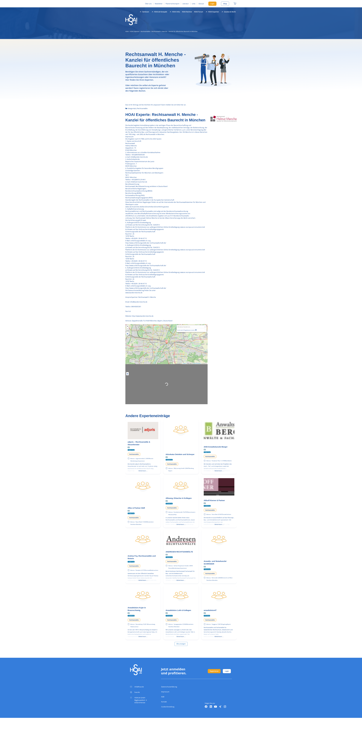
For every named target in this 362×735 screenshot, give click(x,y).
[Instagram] (225, 706)
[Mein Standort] (196, 330)
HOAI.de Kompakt (160, 12)
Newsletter (159, 4)
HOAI (127, 31)
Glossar (201, 4)
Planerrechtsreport (172, 4)
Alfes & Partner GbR (136, 508)
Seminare (145, 12)
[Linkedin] (210, 706)
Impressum (165, 692)
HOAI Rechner (187, 12)
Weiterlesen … (142, 471)
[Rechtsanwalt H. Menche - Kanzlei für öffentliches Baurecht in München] (166, 341)
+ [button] (127, 326)
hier (182, 105)
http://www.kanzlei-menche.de (142, 316)
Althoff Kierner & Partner (214, 500)
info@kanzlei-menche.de (138, 302)
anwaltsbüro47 (210, 610)
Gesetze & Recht (230, 12)
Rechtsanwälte (145, 31)
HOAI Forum (198, 12)
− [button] (127, 329)
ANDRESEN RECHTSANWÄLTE (179, 552)
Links (193, 4)
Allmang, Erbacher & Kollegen (179, 498)
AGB (162, 697)
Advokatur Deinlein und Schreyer (180, 454)
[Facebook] (206, 706)
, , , (152, 321)
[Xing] (220, 706)
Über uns (148, 4)
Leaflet (184, 363)
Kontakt (164, 702)
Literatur (186, 4)
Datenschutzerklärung (169, 687)
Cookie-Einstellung (167, 707)
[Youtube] (215, 706)
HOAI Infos (176, 12)
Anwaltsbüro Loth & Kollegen (178, 610)
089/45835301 (136, 307)
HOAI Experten (213, 12)
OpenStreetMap (197, 363)
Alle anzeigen (181, 644)
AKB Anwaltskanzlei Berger (215, 447)
